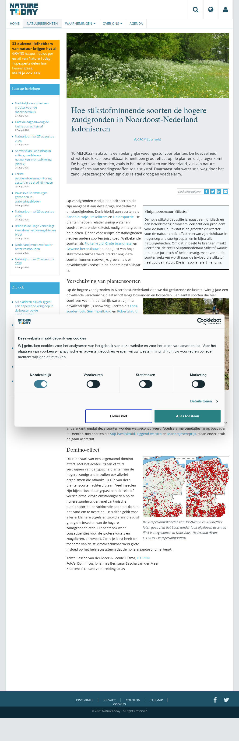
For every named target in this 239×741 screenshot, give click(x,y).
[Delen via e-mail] (225, 191)
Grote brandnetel (118, 243)
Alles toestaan (187, 416)
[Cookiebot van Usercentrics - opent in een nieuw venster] (200, 321)
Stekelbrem (98, 217)
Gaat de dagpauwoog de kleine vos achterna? (32, 124)
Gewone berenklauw (82, 249)
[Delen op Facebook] (206, 191)
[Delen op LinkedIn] (219, 191)
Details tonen (201, 401)
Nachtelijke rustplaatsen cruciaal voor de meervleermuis (32, 107)
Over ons (111, 23)
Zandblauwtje (77, 217)
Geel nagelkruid (99, 311)
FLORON (140, 139)
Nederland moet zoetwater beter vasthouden (34, 247)
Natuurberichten (42, 23)
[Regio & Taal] (210, 9)
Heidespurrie (123, 217)
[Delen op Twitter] (212, 191)
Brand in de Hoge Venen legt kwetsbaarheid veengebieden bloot (35, 230)
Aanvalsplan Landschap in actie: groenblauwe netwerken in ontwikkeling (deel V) (33, 157)
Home (15, 23)
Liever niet (118, 416)
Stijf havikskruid (122, 434)
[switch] (93, 384)
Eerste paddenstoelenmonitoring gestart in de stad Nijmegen (34, 178)
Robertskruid (127, 311)
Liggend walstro (149, 434)
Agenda (136, 23)
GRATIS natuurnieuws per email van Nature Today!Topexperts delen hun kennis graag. (32, 63)
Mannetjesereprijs (181, 434)
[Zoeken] (195, 9)
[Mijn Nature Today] (225, 9)
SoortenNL (154, 139)
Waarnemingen (79, 23)
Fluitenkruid (94, 243)
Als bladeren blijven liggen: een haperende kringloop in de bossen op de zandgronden (34, 308)
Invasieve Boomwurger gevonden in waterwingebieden (31, 197)
